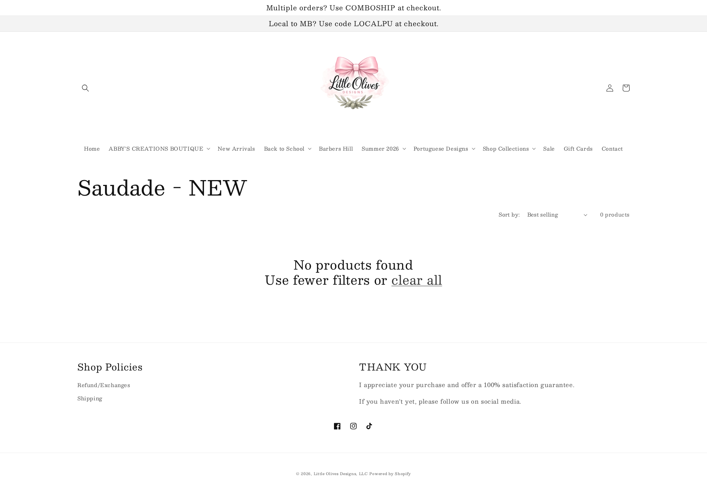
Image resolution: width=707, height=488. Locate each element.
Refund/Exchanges (103, 384)
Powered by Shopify (390, 473)
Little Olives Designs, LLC (341, 473)
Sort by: (509, 214)
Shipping (89, 398)
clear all (416, 279)
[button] (85, 88)
